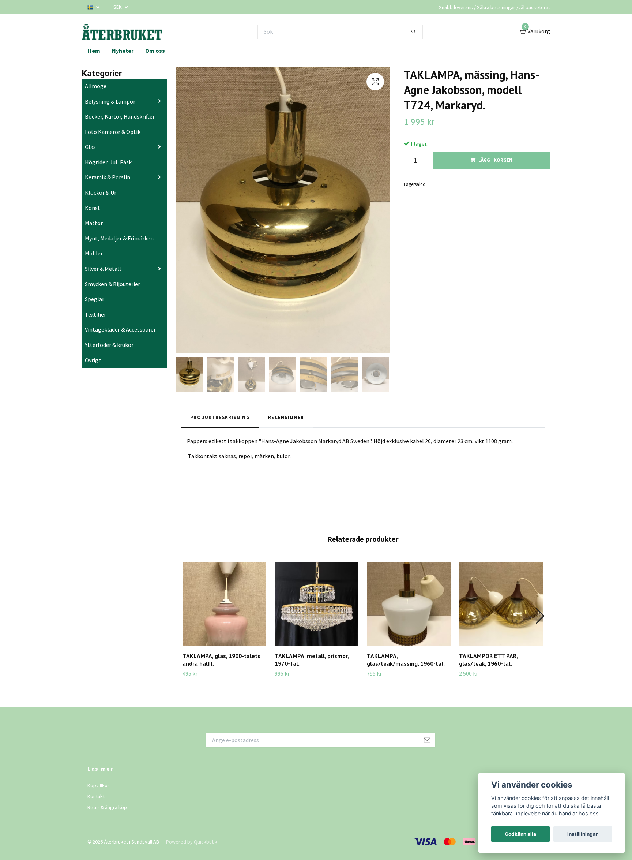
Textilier (95, 314)
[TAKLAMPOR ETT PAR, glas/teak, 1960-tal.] (501, 604)
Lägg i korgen (495, 160)
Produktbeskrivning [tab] (220, 417)
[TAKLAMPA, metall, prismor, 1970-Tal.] (316, 604)
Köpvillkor (98, 785)
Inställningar (582, 834)
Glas (90, 146)
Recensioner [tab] (286, 417)
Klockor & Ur (100, 192)
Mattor (94, 223)
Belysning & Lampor (110, 101)
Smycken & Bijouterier (112, 284)
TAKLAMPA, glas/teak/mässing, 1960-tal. (406, 659)
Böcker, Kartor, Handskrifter (120, 116)
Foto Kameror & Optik (112, 131)
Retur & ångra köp (107, 807)
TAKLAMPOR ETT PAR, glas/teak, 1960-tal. (488, 659)
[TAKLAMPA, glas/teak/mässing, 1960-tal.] (409, 604)
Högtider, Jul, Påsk (108, 162)
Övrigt (93, 360)
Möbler (94, 253)
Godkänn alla (520, 834)
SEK (118, 7)
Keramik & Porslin (107, 177)
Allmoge (95, 86)
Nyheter (122, 50)
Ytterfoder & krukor (109, 344)
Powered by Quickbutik (191, 841)
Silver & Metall (103, 268)
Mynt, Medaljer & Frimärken (119, 238)
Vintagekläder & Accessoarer (120, 329)
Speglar (94, 299)
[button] (540, 616)
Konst (92, 208)
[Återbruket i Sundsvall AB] (122, 31)
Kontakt (96, 796)
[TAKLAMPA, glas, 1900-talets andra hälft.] (224, 604)
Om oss (155, 50)
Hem (94, 50)
